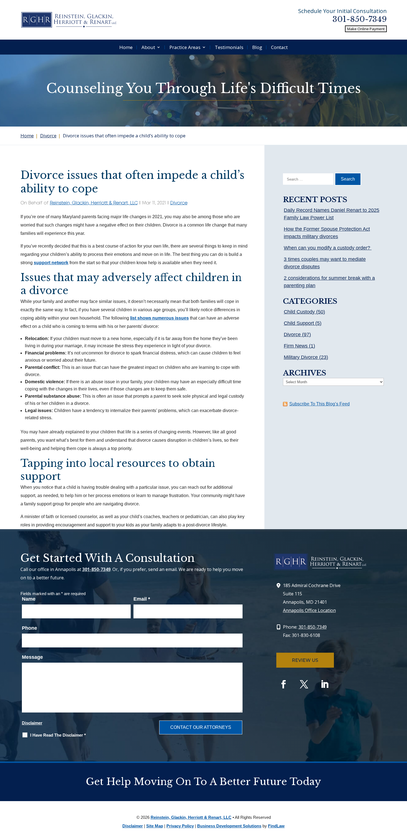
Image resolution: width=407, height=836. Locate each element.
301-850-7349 (360, 19)
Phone (29, 628)
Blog (257, 47)
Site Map (154, 826)
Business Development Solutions (229, 826)
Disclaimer (32, 723)
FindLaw (276, 826)
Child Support (299, 323)
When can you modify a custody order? (328, 248)
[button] (401, 795)
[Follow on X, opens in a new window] (304, 684)
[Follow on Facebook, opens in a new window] (283, 684)
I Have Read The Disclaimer (58, 735)
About (148, 47)
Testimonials (229, 47)
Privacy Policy (180, 826)
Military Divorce (301, 357)
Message (32, 657)
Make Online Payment (366, 28)
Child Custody (299, 312)
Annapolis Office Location (309, 610)
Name (28, 599)
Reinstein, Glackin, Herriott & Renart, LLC (94, 203)
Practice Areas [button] (184, 47)
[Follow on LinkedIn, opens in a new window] (324, 684)
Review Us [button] (305, 660)
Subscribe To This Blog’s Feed (319, 404)
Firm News (296, 346)
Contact (279, 47)
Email (141, 599)
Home (126, 47)
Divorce (178, 203)
